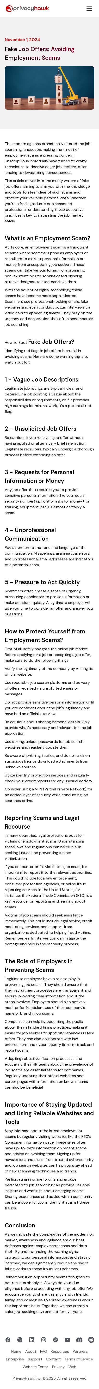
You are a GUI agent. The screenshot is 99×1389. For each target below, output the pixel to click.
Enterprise (15, 1359)
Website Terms (35, 1366)
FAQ (43, 1351)
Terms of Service (78, 1359)
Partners (80, 1351)
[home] (27, 8)
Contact (53, 1359)
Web (72, 1366)
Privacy (58, 1366)
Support (35, 1359)
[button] (89, 8)
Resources (60, 1351)
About (30, 1351)
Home (16, 1351)
